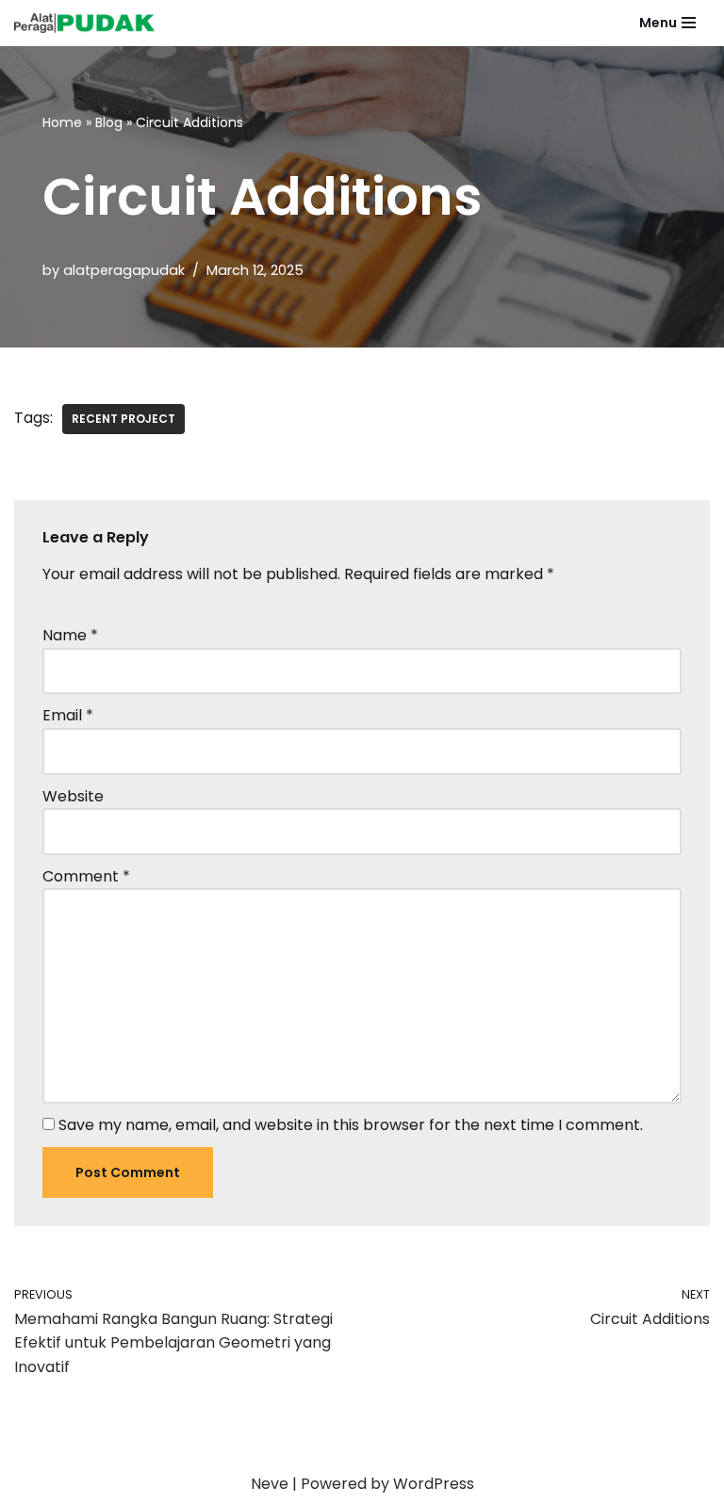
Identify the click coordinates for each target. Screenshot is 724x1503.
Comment (86, 876)
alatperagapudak (124, 270)
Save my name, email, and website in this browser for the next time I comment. (350, 1125)
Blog (109, 122)
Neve (269, 1484)
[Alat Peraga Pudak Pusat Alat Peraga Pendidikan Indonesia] (89, 23)
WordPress (433, 1484)
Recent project (123, 419)
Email (67, 715)
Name (70, 635)
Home (62, 122)
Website (73, 796)
